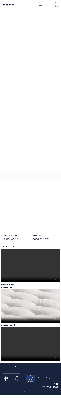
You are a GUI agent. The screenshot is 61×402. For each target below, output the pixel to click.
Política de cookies (6, 391)
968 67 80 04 (36, 392)
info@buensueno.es (6, 392)
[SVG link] (10, 4)
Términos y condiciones (15, 391)
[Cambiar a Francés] (56, 6)
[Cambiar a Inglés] (56, 3)
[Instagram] (54, 384)
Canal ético (32, 391)
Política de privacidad (24, 391)
